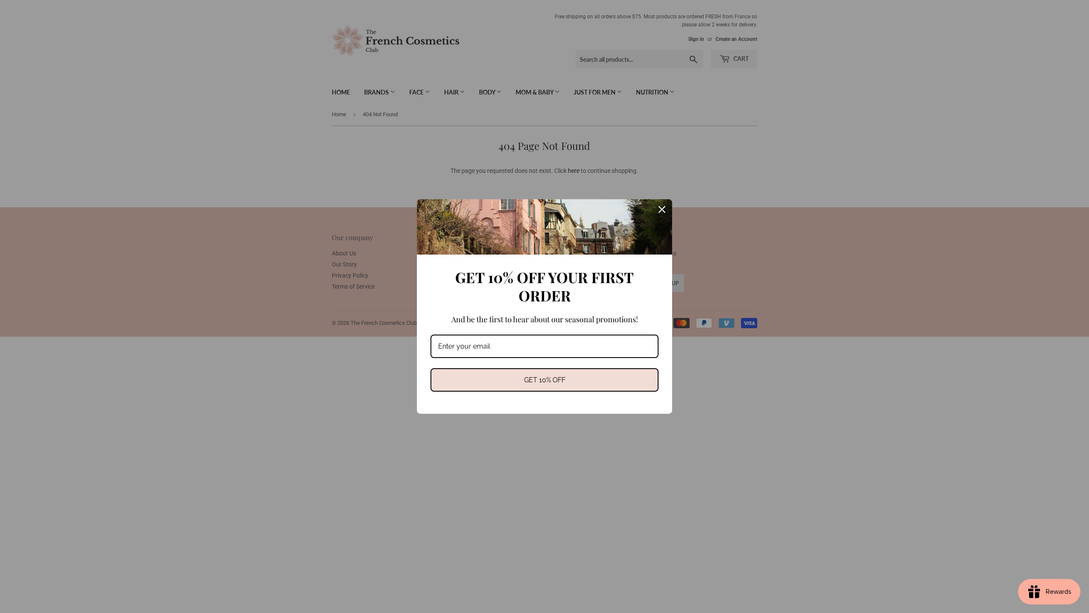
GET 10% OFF (544, 380)
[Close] (662, 209)
